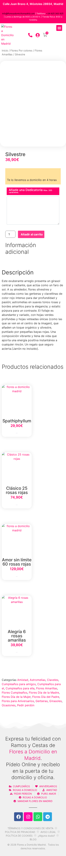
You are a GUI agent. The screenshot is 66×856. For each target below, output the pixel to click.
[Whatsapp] (37, 816)
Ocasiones (8, 705)
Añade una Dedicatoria (30, 191)
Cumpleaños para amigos (19, 684)
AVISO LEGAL (48, 831)
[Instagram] (28, 816)
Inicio (5, 50)
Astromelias (37, 680)
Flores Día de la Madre (44, 692)
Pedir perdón (25, 705)
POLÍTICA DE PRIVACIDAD (20, 831)
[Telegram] (47, 816)
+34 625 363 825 (54, 13)
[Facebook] (18, 816)
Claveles (52, 680)
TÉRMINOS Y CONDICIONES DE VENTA (30, 828)
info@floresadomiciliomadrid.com (18, 13)
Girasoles (55, 701)
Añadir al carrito (32, 234)
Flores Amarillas (46, 688)
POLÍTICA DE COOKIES (19, 835)
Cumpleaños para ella (20, 688)
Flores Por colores (21, 50)
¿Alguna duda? (46, 835)
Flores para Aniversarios (18, 701)
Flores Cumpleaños (14, 692)
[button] (59, 28)
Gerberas (42, 701)
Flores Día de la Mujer (16, 697)
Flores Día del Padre (45, 697)
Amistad (22, 680)
